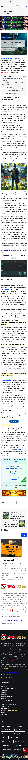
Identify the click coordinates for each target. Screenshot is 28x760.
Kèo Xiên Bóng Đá (7, 741)
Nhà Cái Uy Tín (19, 745)
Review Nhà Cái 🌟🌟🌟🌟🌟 (9, 710)
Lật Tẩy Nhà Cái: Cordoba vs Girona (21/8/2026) (14, 568)
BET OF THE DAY (11, 502)
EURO (2, 702)
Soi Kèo (3, 712)
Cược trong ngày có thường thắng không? (15, 88)
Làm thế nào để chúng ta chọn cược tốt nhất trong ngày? (16, 86)
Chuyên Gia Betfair (7, 730)
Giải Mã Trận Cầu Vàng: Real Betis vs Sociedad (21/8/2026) (14, 574)
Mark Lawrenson (7, 745)
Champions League (6, 700)
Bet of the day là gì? (8, 84)
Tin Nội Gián (4, 37)
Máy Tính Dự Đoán (6, 708)
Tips (25, 750)
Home (2, 11)
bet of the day (5, 289)
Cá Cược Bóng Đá (19, 734)
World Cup (4, 716)
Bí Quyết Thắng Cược (7, 688)
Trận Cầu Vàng (18, 749)
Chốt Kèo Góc (20, 730)
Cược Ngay (14, 421)
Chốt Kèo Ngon (6, 734)
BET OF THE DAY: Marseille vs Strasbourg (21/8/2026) (12, 564)
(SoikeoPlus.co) (5, 58)
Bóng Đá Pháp (5, 694)
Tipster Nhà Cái (6, 749)
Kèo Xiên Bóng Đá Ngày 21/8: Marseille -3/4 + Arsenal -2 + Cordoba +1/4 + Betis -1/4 (13, 578)
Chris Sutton (18, 726)
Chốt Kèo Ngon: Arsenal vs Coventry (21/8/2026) (14, 571)
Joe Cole (4, 737)
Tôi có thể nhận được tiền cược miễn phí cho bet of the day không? (16, 91)
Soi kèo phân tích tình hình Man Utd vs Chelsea (12, 79)
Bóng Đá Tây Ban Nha (7, 696)
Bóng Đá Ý (4, 698)
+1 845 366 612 (10, 623)
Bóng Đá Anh (4, 690)
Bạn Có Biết (4, 686)
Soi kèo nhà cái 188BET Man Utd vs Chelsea (14, 82)
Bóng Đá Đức (4, 692)
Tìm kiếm (4, 530)
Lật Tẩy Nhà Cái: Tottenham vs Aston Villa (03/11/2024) (17, 516)
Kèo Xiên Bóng (14, 737)
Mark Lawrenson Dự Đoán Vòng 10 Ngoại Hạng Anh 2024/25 (11, 524)
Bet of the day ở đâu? (11, 93)
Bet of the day (14, 58)
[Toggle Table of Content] (24, 76)
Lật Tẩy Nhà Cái (19, 741)
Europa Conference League (8, 704)
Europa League (5, 706)
